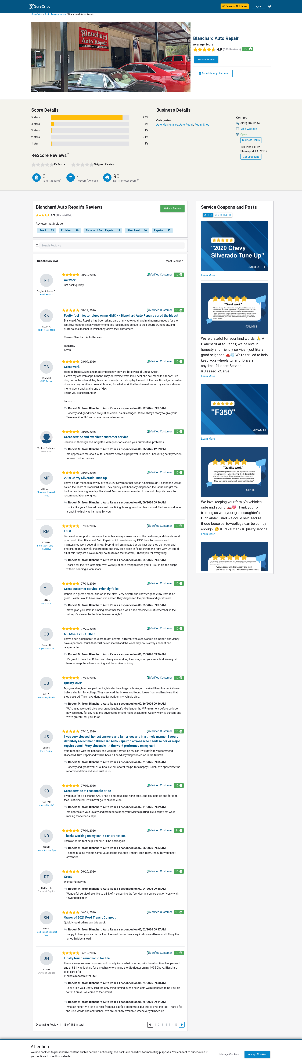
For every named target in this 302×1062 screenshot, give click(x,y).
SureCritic (36, 14)
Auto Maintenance (55, 14)
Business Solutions (236, 6)
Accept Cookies (257, 1054)
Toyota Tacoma (46, 648)
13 (176, 1024)
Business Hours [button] (251, 140)
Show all (208, 215)
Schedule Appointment (214, 73)
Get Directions (251, 156)
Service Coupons (223, 215)
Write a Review (206, 59)
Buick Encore (46, 294)
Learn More (208, 275)
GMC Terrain (46, 381)
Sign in (258, 6)
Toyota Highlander (46, 697)
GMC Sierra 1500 (46, 330)
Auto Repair (186, 124)
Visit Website (248, 128)
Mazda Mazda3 (46, 805)
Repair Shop (202, 124)
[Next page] (182, 1025)
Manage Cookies (229, 1054)
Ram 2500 (46, 603)
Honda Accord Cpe (46, 850)
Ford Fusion (46, 751)
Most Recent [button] (173, 261)
